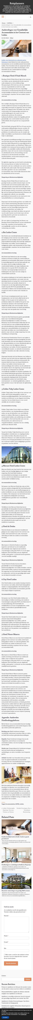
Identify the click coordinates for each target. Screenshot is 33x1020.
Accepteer (5, 1017)
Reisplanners (17, 3)
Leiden (22, 804)
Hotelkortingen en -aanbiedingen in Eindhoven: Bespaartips (16, 865)
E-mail (6, 942)
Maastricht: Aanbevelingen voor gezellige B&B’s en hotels (16, 891)
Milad (11, 38)
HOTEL (17, 804)
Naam (6, 936)
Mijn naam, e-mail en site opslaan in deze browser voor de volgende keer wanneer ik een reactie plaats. (16, 956)
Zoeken (4, 976)
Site (5, 948)
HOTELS (3, 802)
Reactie (6, 916)
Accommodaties (10, 804)
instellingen (23, 1014)
